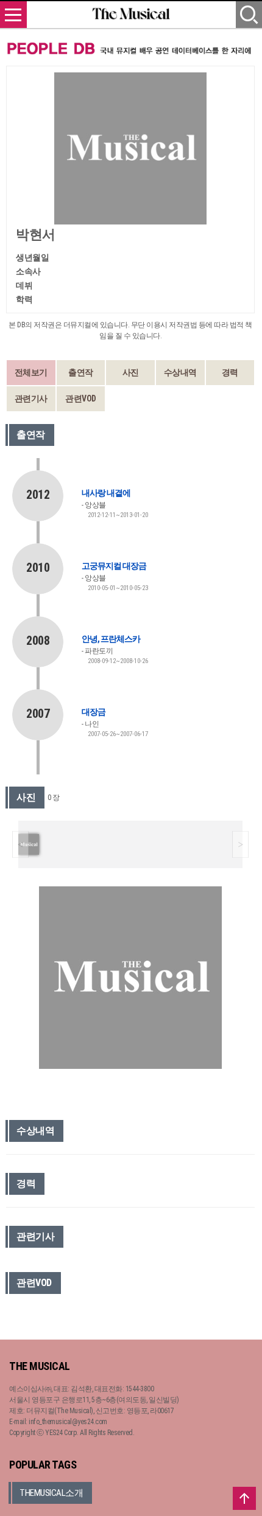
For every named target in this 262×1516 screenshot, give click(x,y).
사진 (130, 372)
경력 (230, 372)
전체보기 (31, 372)
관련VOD (80, 398)
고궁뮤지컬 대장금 (114, 566)
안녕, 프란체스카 (111, 639)
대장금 (93, 712)
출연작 (80, 372)
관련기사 (31, 398)
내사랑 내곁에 (106, 493)
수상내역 (180, 372)
